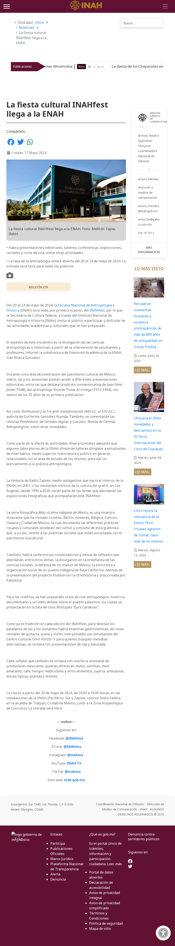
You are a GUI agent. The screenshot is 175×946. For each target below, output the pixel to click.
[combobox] (141, 23)
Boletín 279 (38, 287)
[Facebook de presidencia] (130, 861)
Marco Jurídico (61, 858)
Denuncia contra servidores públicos (143, 836)
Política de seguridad (106, 923)
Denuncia (58, 879)
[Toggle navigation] (164, 6)
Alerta (55, 874)
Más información (149, 249)
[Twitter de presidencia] (130, 866)
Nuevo (60, 66)
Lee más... (142, 370)
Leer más (114, 864)
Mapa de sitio (100, 928)
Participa (57, 843)
